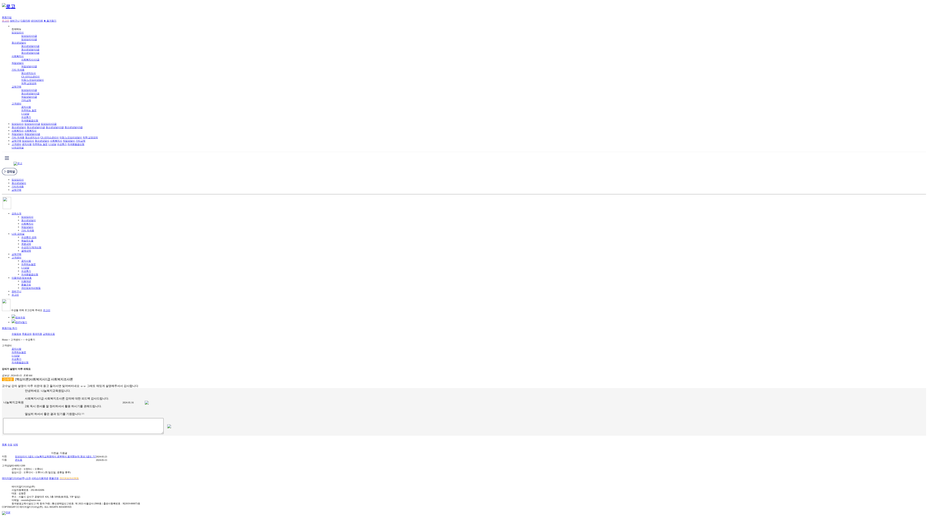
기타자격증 (18, 186)
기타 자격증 (18, 69)
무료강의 (27, 334)
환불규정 (26, 284)
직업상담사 (18, 63)
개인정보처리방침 (31, 288)
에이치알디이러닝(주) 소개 (16, 478)
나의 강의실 (18, 233)
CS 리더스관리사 (30, 76)
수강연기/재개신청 (31, 247)
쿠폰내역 (26, 244)
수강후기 (26, 117)
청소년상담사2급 (30, 49)
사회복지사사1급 (30, 59)
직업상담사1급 (29, 96)
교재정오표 (49, 334)
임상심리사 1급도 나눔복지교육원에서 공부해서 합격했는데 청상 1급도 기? (55, 456)
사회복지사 (18, 56)
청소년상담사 (19, 42)
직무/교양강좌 (28, 83)
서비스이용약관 (39, 478)
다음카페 (25, 20)
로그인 (15, 294)
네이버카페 (37, 20)
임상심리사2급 (29, 39)
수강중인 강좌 (28, 237)
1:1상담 (25, 113)
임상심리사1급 (29, 36)
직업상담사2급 (29, 66)
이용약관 (26, 281)
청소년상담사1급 (30, 46)
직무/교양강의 (90, 137)
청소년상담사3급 (30, 52)
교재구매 (16, 86)
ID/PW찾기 (21, 322)
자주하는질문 (28, 264)
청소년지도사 (28, 73)
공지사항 (26, 107)
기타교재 (26, 100)
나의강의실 (18, 147)
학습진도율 (27, 240)
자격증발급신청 (29, 120)
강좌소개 (16, 213)
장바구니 (15, 20)
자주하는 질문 (28, 110)
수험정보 (16, 334)
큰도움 (18, 459)
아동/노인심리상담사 (32, 80)
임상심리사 (18, 32)
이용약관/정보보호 (22, 277)
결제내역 (26, 250)
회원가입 (7, 17)
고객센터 (16, 103)
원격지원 (37, 334)
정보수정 (20, 317)
